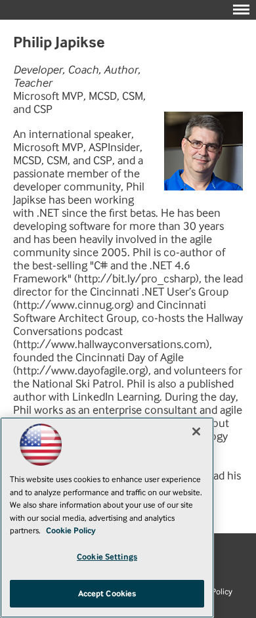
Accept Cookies (107, 593)
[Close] (196, 431)
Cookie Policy (71, 530)
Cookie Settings (107, 557)
